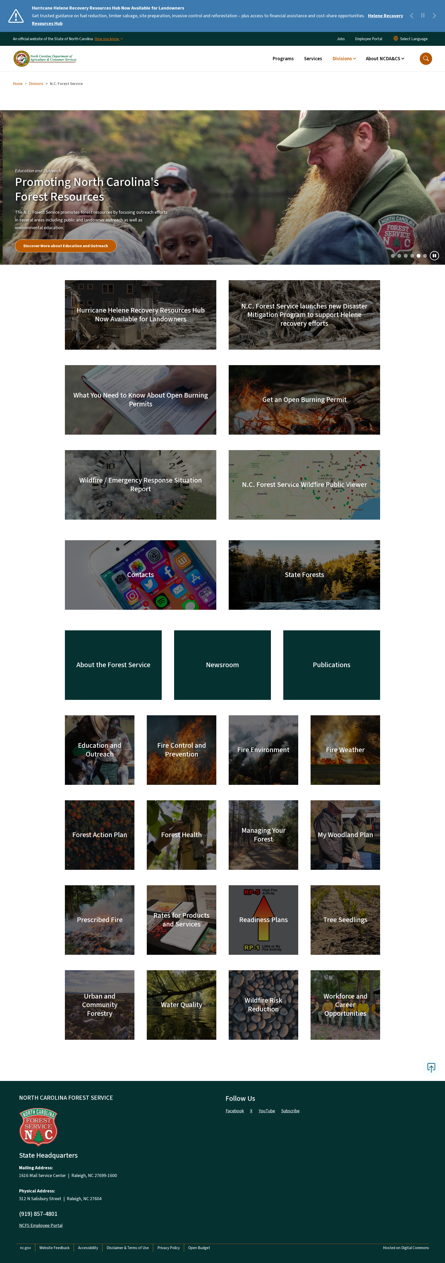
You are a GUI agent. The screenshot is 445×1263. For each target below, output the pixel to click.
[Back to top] (431, 1068)
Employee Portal (368, 39)
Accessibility (88, 1248)
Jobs (341, 39)
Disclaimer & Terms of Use (128, 1248)
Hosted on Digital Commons (406, 1248)
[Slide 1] (399, 255)
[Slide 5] (425, 255)
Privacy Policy (168, 1248)
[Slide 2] (406, 255)
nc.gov (25, 1248)
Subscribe (290, 1111)
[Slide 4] (419, 255)
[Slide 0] (393, 255)
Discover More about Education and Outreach (63, 246)
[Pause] (434, 256)
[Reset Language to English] (395, 39)
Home (18, 84)
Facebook (235, 1111)
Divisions (36, 84)
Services (313, 58)
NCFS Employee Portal (41, 1225)
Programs (283, 58)
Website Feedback (54, 1248)
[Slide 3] (412, 255)
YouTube (267, 1111)
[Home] (45, 53)
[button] (426, 59)
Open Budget (199, 1248)
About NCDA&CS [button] (383, 58)
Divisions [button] (342, 58)
